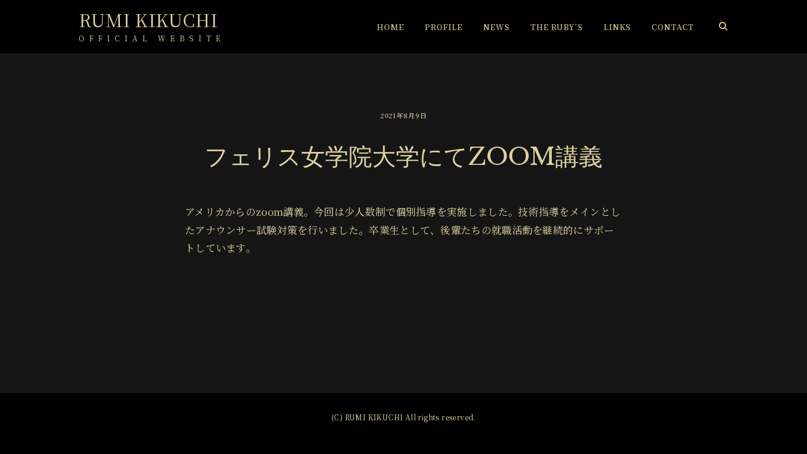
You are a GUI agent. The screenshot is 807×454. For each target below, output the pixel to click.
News (496, 27)
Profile (444, 27)
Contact (673, 27)
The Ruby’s (557, 27)
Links (617, 27)
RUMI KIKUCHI (148, 20)
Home (390, 27)
